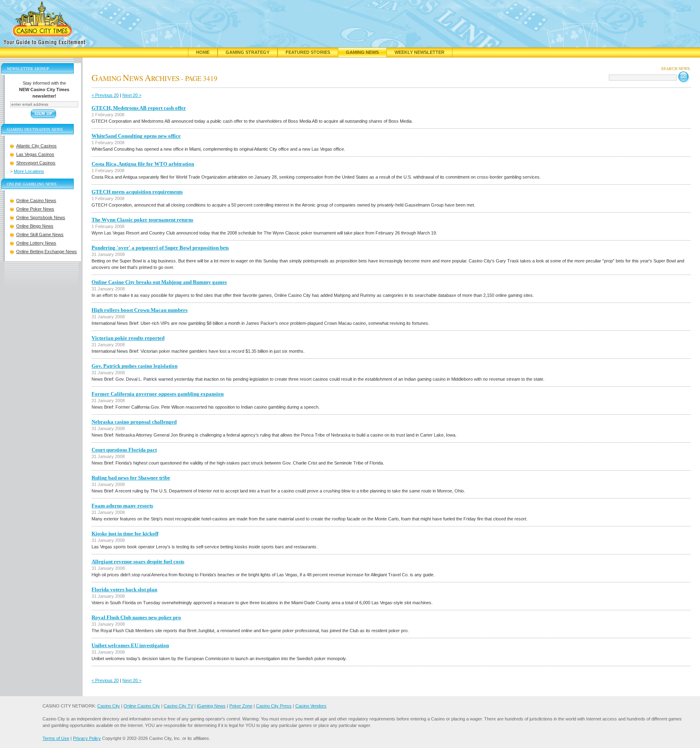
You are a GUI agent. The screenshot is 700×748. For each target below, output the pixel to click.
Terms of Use (56, 738)
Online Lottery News (36, 243)
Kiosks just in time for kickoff (125, 534)
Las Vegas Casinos (35, 154)
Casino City (108, 705)
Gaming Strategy (247, 52)
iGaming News (211, 705)
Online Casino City (142, 705)
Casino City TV (178, 705)
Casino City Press (274, 705)
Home (202, 52)
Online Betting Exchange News (46, 251)
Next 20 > (131, 95)
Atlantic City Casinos (36, 145)
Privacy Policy (87, 738)
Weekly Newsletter (419, 52)
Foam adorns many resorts (122, 506)
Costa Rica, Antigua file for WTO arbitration (143, 164)
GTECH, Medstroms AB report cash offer (139, 108)
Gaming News (362, 52)
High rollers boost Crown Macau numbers (140, 310)
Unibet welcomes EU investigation (130, 645)
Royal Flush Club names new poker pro (136, 617)
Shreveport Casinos (35, 162)
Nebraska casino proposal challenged (134, 422)
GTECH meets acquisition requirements (137, 192)
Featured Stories (308, 52)
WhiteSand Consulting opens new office (136, 136)
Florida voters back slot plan (124, 589)
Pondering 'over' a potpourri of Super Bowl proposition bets (160, 248)
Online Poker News (35, 209)
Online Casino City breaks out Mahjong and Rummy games (159, 282)
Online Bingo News (34, 226)
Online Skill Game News (40, 234)
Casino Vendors (311, 705)
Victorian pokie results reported (128, 338)
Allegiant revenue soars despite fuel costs (138, 561)
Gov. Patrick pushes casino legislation (134, 366)
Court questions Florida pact (124, 450)
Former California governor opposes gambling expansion (158, 394)
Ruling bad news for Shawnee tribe (131, 478)
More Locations (29, 171)
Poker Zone (240, 705)
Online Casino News (36, 200)
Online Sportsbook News (40, 217)
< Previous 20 (105, 95)
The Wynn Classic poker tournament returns (142, 220)
